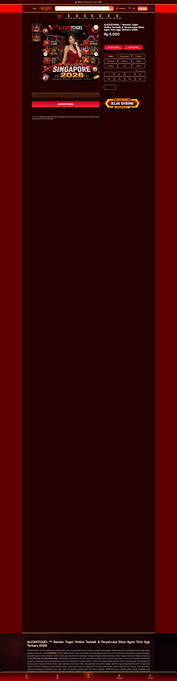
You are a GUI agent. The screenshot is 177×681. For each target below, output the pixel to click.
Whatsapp (119, 678)
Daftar (88, 677)
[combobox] (82, 8)
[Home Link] (46, 8)
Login (57, 678)
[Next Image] (96, 54)
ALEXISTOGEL (66, 104)
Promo (26, 678)
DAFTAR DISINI (113, 47)
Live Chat (150, 678)
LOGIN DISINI (133, 47)
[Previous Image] (45, 54)
